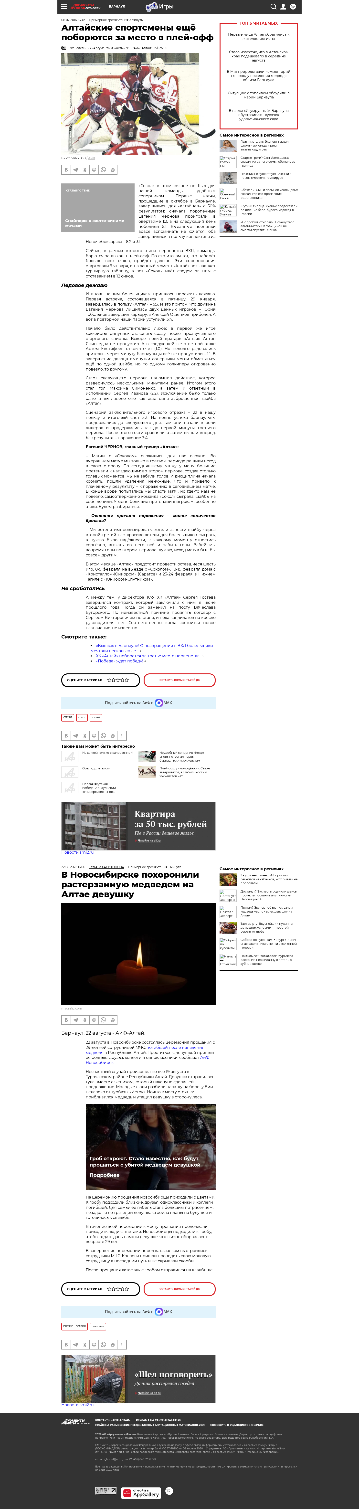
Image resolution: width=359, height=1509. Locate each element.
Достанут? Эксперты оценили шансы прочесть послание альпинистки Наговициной (269, 895)
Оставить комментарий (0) (179, 680)
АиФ (91, 158)
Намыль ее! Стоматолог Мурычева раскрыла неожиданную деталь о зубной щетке (267, 960)
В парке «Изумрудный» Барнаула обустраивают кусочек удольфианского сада (259, 115)
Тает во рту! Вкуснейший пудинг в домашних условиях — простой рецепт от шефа (267, 927)
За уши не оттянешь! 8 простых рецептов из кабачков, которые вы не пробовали (269, 879)
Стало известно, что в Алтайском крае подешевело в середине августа (258, 56)
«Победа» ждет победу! (119, 661)
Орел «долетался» (96, 768)
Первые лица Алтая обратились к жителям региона (258, 36)
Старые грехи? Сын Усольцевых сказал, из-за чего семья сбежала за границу (268, 161)
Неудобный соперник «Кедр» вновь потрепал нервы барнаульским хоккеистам (181, 756)
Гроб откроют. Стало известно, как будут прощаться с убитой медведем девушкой (145, 1162)
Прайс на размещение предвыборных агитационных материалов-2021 (150, 1425)
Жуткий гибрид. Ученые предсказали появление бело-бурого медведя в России (269, 210)
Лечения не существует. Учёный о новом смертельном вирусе (266, 176)
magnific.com (71, 1008)
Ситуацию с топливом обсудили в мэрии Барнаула (259, 95)
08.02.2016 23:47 (73, 20)
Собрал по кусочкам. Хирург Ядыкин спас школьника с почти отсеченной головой (269, 943)
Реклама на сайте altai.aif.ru (158, 1420)
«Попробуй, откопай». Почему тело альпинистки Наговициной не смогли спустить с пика (268, 226)
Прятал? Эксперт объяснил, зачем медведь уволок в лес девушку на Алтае (267, 911)
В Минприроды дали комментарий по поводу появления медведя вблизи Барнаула (258, 76)
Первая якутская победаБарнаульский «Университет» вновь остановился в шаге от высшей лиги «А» (92, 789)
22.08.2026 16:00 (73, 867)
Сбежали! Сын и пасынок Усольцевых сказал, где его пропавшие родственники (269, 194)
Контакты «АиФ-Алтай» (112, 1420)
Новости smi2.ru (77, 852)
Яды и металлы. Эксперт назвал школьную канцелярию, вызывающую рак (265, 145)
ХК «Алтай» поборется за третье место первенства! (148, 656)
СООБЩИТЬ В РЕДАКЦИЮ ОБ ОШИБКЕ (237, 1425)
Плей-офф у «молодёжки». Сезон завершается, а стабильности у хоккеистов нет (184, 772)
